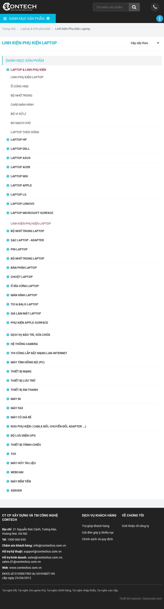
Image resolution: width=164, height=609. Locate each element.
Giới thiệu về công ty (135, 526)
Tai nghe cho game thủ (31, 590)
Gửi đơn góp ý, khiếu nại (98, 532)
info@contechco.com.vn (49, 545)
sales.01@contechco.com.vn (21, 562)
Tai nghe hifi (9, 590)
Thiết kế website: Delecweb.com (140, 598)
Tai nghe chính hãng (59, 590)
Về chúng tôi (133, 515)
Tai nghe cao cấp (107, 590)
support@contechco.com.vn (43, 551)
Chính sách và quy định (97, 539)
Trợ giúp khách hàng (95, 526)
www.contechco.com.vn (25, 568)
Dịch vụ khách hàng (99, 515)
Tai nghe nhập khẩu (84, 590)
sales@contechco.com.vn (45, 557)
